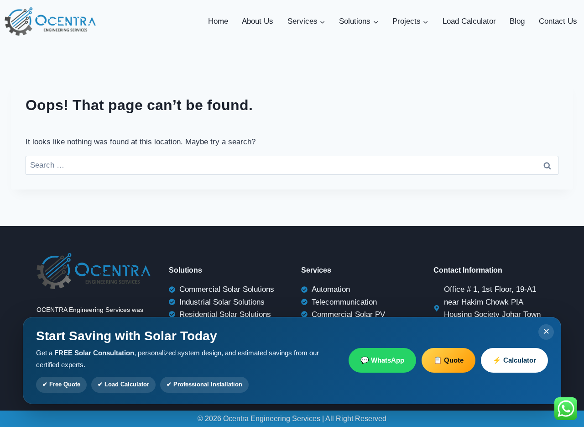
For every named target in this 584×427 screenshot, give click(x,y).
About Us (257, 21)
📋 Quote (448, 360)
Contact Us (558, 21)
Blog (517, 21)
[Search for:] (292, 165)
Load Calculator (469, 21)
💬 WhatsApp (382, 360)
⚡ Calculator (514, 360)
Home (218, 21)
